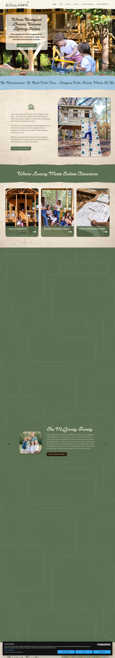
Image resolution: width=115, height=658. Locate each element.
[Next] (105, 444)
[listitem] (22, 212)
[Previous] (9, 444)
